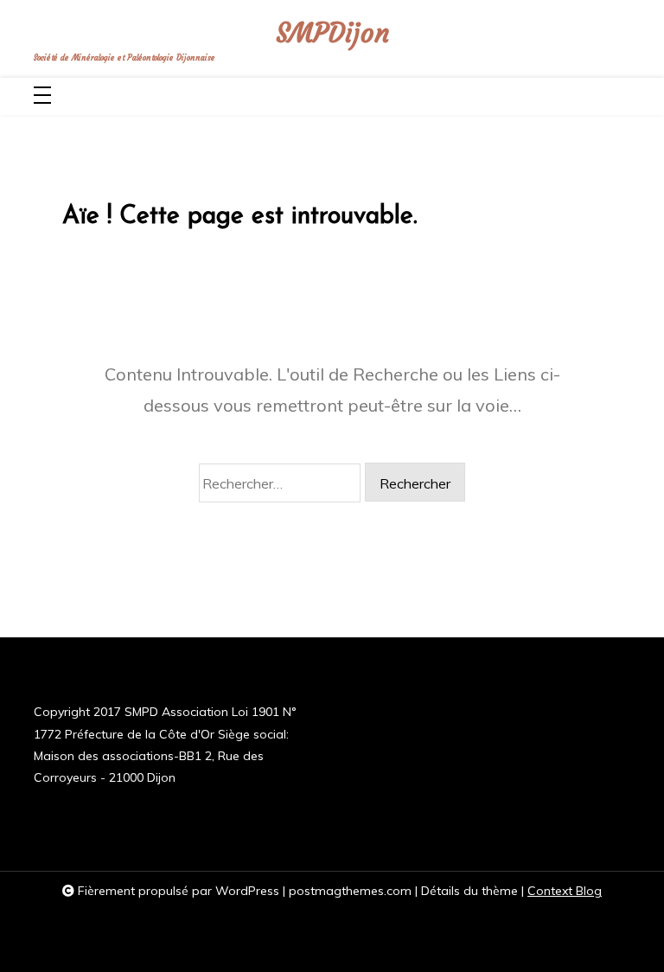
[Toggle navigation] (42, 96)
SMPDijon (332, 33)
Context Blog (564, 890)
